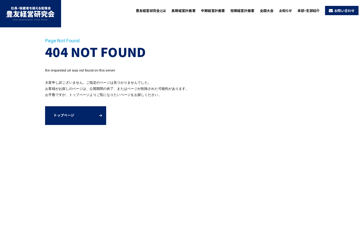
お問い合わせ (344, 10)
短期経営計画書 (242, 10)
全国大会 (267, 10)
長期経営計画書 (183, 10)
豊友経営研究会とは (151, 10)
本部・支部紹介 (308, 10)
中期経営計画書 (213, 10)
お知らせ (285, 10)
